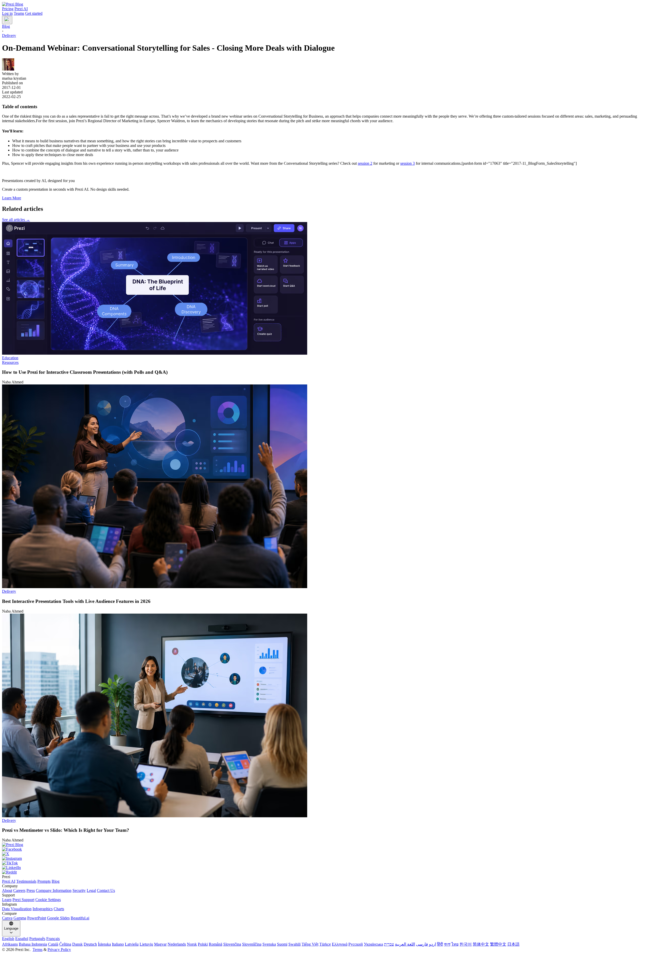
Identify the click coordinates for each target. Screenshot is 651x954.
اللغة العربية (405, 944)
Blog (56, 881)
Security (79, 890)
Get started (33, 13)
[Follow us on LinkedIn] (325, 867)
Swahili (294, 944)
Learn (6, 899)
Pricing (7, 9)
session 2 (365, 163)
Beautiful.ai (80, 918)
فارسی (422, 944)
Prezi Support (23, 899)
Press (30, 890)
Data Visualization (17, 909)
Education (10, 358)
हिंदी (440, 944)
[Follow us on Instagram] (325, 858)
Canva (7, 918)
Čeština (65, 944)
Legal (91, 890)
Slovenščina (251, 944)
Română (215, 944)
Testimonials (26, 881)
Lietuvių (146, 944)
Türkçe (325, 944)
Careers (19, 890)
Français (53, 938)
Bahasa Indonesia (33, 944)
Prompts (44, 881)
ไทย (454, 944)
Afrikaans (10, 944)
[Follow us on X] (325, 854)
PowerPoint (36, 918)
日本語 (513, 944)
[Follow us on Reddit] (325, 872)
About (7, 890)
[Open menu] (7, 20)
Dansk (77, 944)
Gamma (19, 918)
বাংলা (447, 944)
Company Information (53, 890)
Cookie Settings (48, 899)
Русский (355, 944)
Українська (373, 944)
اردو (432, 944)
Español (21, 938)
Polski (203, 944)
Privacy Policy (59, 949)
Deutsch (90, 944)
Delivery (9, 35)
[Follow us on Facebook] (325, 849)
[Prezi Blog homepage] (12, 4)
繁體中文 (498, 944)
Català (53, 944)
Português (37, 938)
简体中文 (481, 944)
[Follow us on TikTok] (325, 863)
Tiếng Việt (310, 944)
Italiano (118, 944)
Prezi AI (21, 9)
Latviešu (132, 944)
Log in (7, 13)
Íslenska (104, 944)
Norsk (192, 944)
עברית (389, 944)
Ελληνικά (339, 944)
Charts (59, 909)
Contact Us (106, 890)
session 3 (407, 163)
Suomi (282, 944)
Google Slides (58, 918)
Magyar (160, 944)
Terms (37, 949)
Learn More (11, 198)
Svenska (269, 944)
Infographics (43, 909)
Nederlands (177, 944)
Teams (19, 13)
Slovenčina (232, 944)
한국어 (466, 944)
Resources (10, 362)
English (8, 938)
